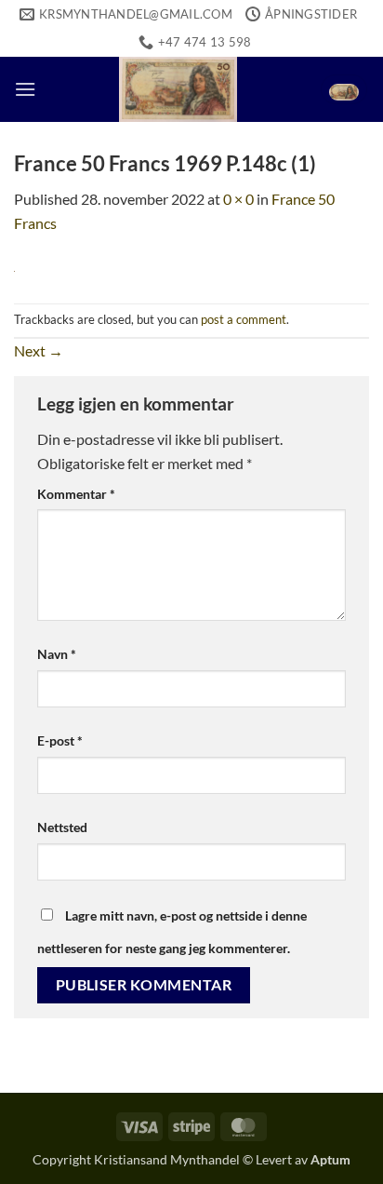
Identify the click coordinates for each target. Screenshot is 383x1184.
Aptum (330, 1159)
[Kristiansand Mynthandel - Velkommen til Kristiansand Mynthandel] (178, 89)
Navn (56, 654)
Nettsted (62, 827)
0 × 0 (238, 199)
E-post (60, 740)
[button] (25, 89)
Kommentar (76, 494)
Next (38, 350)
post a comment (243, 319)
